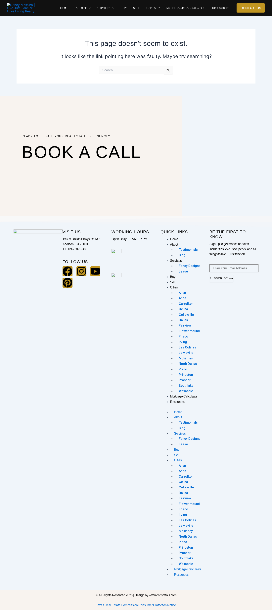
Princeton (186, 375)
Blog (182, 255)
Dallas (183, 320)
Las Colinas (187, 347)
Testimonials (188, 250)
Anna (182, 298)
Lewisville (186, 353)
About (174, 244)
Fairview (185, 325)
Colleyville (186, 315)
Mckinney (186, 358)
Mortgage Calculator (183, 396)
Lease (183, 271)
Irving (183, 342)
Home (174, 239)
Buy (172, 276)
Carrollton (186, 304)
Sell (172, 282)
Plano (183, 369)
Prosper (185, 380)
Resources (177, 401)
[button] (251, 8)
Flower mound (189, 331)
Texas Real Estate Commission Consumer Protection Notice (136, 605)
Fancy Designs (190, 266)
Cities (174, 287)
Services (176, 260)
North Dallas (188, 364)
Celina (183, 309)
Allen (182, 293)
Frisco (183, 336)
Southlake (186, 386)
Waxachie (186, 391)
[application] (89, 8)
